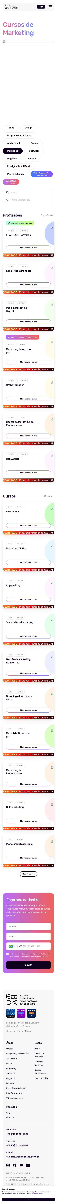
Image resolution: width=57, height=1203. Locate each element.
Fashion (10, 1083)
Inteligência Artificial (16, 1088)
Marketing (11, 1068)
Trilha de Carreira (14, 1098)
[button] (11, 946)
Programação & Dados (17, 1053)
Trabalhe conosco (39, 1063)
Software (10, 1073)
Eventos (10, 1117)
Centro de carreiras (39, 1055)
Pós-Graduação (14, 1093)
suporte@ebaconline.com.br (22, 1156)
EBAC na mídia (42, 1078)
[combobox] (28, 936)
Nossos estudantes (40, 1072)
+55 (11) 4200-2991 (17, 1134)
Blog (8, 1112)
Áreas (9, 1042)
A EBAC (38, 1048)
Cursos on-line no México (18, 1031)
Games (9, 1063)
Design (9, 1048)
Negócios (10, 1078)
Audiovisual (11, 1058)
